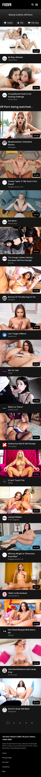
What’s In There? (15, 407)
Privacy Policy (7, 758)
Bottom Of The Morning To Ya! (21, 297)
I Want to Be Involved (17, 593)
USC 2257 (5, 762)
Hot (21, 23)
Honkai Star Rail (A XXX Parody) (22, 443)
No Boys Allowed (15, 57)
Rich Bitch (12, 221)
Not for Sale (13, 370)
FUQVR (7, 4)
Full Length (36, 23)
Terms (4, 753)
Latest (10, 23)
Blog (3, 771)
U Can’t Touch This (16, 480)
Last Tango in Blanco (17, 333)
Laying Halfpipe (15, 517)
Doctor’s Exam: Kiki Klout (19, 709)
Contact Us (6, 767)
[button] (33, 4)
